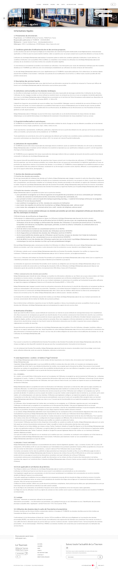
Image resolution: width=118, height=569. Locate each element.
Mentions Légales (44, 557)
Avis (58, 4)
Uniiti (102, 565)
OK (100, 557)
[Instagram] (4, 18)
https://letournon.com (32, 57)
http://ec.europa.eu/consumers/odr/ (31, 481)
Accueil (39, 4)
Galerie (53, 4)
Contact (80, 4)
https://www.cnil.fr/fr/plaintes (66, 268)
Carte (63, 4)
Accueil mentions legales (22, 22)
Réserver (45, 4)
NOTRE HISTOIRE (71, 4)
